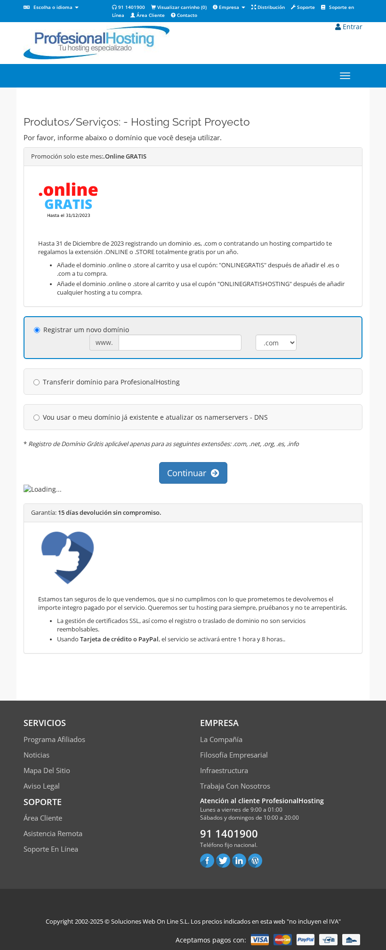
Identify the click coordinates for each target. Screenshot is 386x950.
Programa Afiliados (54, 739)
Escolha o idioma (53, 7)
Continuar (189, 473)
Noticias (36, 754)
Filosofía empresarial (234, 754)
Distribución (270, 7)
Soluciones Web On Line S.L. (150, 921)
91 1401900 (131, 7)
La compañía (221, 739)
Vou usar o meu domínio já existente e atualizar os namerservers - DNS (155, 417)
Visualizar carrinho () (181, 7)
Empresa (229, 7)
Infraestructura (224, 770)
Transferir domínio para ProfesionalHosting (111, 381)
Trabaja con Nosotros (235, 785)
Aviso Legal (42, 785)
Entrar (351, 26)
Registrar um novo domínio (86, 329)
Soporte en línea (51, 849)
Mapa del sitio (47, 770)
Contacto (186, 15)
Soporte (305, 7)
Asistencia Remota (53, 833)
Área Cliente (150, 15)
